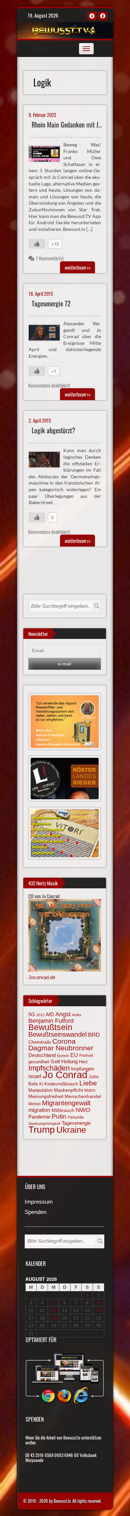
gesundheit (38, 1061)
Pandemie (39, 1117)
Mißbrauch (63, 1110)
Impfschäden (49, 1068)
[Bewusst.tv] (64, 29)
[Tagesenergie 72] (47, 332)
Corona (64, 1041)
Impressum (39, 1202)
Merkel (34, 1104)
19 (53, 1318)
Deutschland (42, 1055)
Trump (41, 1129)
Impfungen (82, 1069)
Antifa (76, 1015)
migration (39, 1110)
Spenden (35, 1212)
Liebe (88, 1083)
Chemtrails (39, 1042)
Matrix (89, 1090)
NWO (83, 1109)
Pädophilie (76, 1117)
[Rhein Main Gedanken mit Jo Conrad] (47, 153)
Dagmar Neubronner (60, 1048)
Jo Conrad (65, 1074)
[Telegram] (92, 16)
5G (31, 1014)
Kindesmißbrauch (61, 1083)
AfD (50, 1014)
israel (34, 1076)
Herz (83, 1061)
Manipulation (40, 1090)
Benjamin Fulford (51, 1021)
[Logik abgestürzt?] (47, 459)
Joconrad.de (41, 977)
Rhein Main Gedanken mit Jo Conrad (76, 125)
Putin (59, 1116)
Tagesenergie (76, 1123)
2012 (40, 1015)
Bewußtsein (50, 1027)
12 (53, 1310)
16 (98, 1310)
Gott (55, 1061)
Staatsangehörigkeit (44, 1123)
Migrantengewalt (66, 1103)
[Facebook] (102, 16)
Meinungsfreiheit (45, 1096)
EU (74, 1055)
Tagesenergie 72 (51, 303)
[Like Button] (37, 244)
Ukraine (71, 1130)
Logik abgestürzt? (53, 430)
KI (41, 1084)
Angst (63, 1014)
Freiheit (86, 1055)
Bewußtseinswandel (57, 1034)
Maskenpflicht (68, 1090)
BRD (94, 1035)
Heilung (69, 1061)
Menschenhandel (83, 1096)
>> (77, 267)
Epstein (63, 1056)
